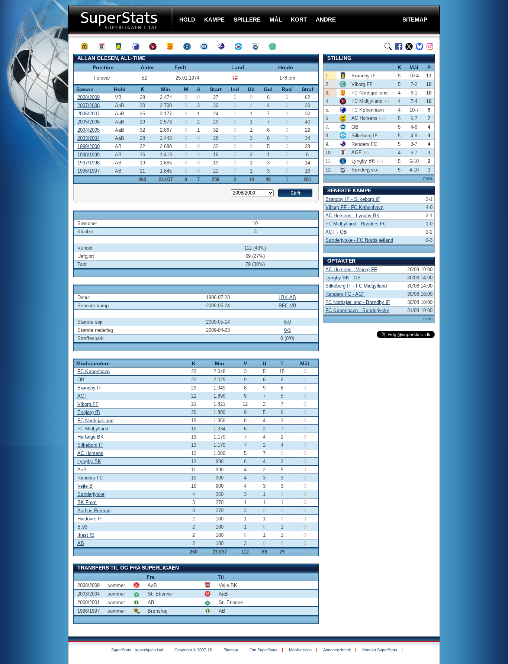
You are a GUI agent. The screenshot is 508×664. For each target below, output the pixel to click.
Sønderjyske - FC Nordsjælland (359, 240)
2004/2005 (88, 130)
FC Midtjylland (92, 429)
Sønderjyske (91, 494)
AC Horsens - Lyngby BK (352, 215)
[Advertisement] (35, 147)
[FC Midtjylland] (156, 46)
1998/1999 (88, 154)
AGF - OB (336, 232)
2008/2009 (88, 97)
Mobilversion (300, 650)
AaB (82, 469)
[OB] (207, 46)
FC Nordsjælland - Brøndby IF (357, 302)
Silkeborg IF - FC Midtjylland (356, 286)
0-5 (287, 330)
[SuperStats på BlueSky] (419, 46)
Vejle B (85, 486)
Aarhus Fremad (93, 510)
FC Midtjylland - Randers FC (355, 224)
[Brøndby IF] (122, 46)
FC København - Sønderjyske (357, 310)
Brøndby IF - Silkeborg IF (352, 199)
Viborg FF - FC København (354, 207)
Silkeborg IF (90, 445)
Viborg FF (88, 404)
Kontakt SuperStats (379, 650)
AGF (82, 396)
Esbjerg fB (88, 412)
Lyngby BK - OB (343, 277)
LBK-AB (287, 297)
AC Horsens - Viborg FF (351, 269)
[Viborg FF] (276, 46)
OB (80, 379)
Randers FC (90, 478)
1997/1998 (88, 163)
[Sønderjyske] (259, 46)
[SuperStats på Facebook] (398, 46)
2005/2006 (88, 122)
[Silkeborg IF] (242, 46)
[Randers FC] (225, 46)
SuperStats (121, 20)
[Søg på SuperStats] (388, 46)
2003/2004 (88, 138)
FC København (93, 371)
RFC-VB (287, 305)
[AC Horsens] (88, 46)
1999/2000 (88, 146)
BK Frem (87, 502)
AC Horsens (90, 453)
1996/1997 (88, 171)
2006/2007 (88, 113)
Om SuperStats (263, 650)
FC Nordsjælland (95, 420)
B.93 (82, 527)
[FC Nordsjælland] (173, 46)
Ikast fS (85, 535)
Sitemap (231, 650)
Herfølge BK (90, 437)
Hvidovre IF (89, 519)
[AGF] (105, 46)
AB (80, 543)
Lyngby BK (89, 461)
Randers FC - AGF (345, 294)
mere (428, 178)
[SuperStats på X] (409, 46)
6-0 (287, 322)
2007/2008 (88, 105)
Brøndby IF (89, 388)
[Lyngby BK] (190, 46)
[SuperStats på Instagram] (430, 46)
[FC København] (139, 46)
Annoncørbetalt (337, 650)
